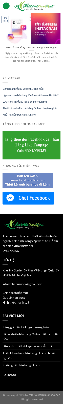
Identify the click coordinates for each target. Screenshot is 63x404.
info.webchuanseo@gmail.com (22, 284)
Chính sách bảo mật (15, 293)
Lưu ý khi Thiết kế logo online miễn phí (25, 101)
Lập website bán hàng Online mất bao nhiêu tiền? (31, 95)
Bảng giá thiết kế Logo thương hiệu (23, 88)
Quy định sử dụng (14, 297)
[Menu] (6, 6)
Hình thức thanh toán (17, 302)
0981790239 (11, 250)
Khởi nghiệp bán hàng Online (19, 114)
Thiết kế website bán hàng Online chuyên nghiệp (30, 108)
